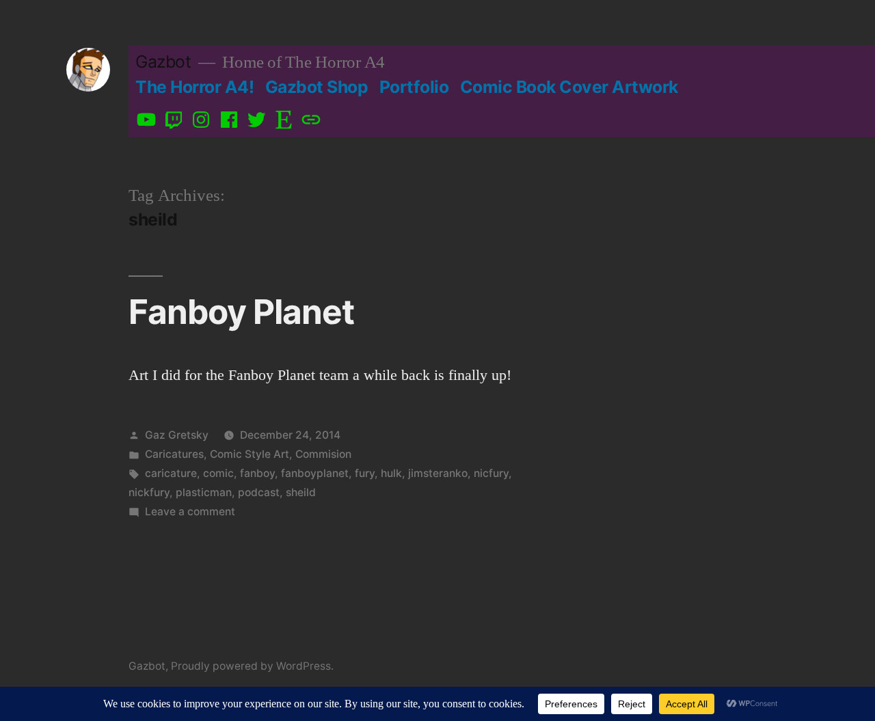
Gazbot (163, 61)
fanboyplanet (315, 473)
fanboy (257, 473)
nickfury (149, 492)
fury (365, 473)
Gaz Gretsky (176, 434)
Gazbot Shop (316, 87)
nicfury (491, 473)
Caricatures (174, 454)
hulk (391, 473)
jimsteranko (438, 473)
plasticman (204, 492)
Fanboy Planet (241, 311)
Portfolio (414, 87)
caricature (171, 473)
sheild (301, 492)
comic (218, 473)
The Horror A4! (194, 87)
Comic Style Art (249, 454)
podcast (259, 492)
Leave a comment (190, 511)
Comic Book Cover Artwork (569, 87)
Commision (323, 454)
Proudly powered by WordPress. (252, 665)
